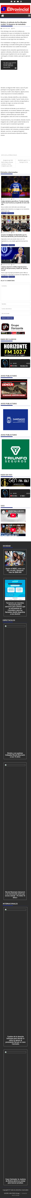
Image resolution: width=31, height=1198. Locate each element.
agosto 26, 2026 (6, 199)
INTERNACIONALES (12, 155)
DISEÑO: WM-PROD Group (12, 1193)
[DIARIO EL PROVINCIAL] (15, 13)
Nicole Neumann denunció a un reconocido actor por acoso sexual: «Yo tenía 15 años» (15, 894)
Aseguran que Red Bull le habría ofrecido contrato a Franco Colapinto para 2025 (7, 163)
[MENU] (29, 15)
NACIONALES (11, 245)
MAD (14, 28)
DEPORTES (4, 213)
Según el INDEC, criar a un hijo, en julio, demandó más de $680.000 (15, 570)
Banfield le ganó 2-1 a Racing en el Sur (24, 161)
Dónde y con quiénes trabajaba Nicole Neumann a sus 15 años (15, 755)
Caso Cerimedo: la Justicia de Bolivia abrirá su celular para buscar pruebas (15, 1181)
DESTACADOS (4, 155)
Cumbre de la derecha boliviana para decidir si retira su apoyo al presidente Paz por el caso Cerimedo (16, 1040)
